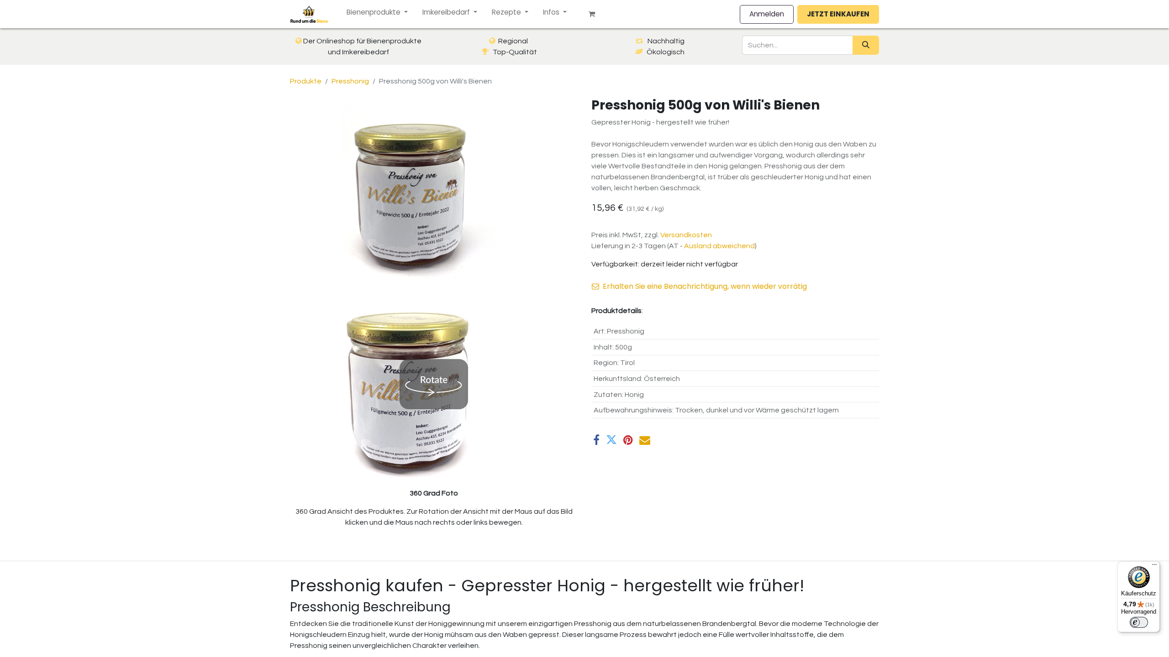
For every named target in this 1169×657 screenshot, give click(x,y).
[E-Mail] (644, 439)
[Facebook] (596, 439)
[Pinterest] (628, 439)
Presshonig (350, 81)
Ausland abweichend (719, 246)
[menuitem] (377, 12)
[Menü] (1154, 566)
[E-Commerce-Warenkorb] (595, 14)
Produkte (305, 81)
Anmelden (766, 14)
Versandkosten (686, 235)
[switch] (1139, 622)
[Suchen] (866, 45)
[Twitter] (611, 439)
